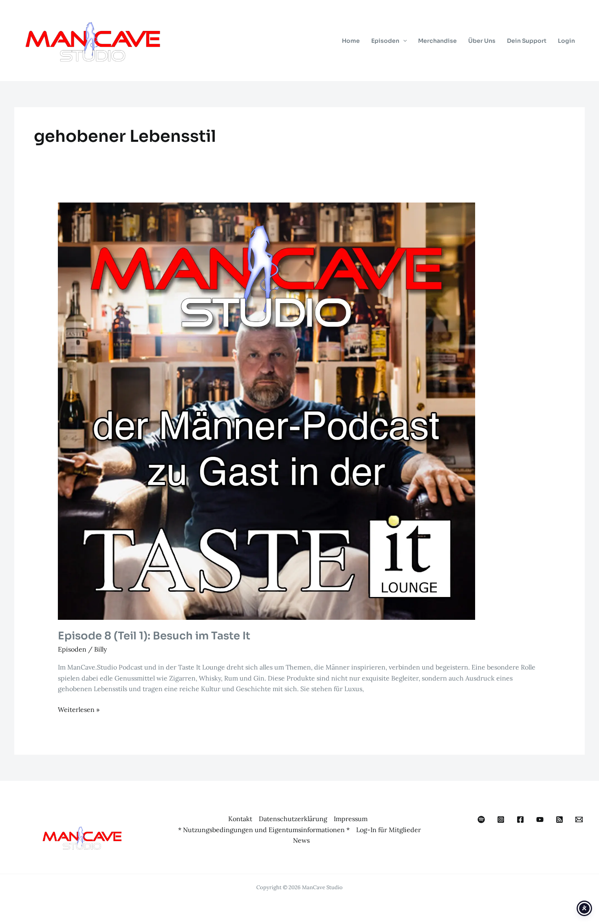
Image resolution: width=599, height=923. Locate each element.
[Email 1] (579, 819)
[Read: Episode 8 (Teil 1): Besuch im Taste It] (266, 410)
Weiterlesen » (78, 710)
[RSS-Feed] (559, 819)
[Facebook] (520, 819)
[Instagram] (500, 819)
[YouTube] (540, 819)
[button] (403, 40)
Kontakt (240, 819)
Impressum (351, 819)
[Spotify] (481, 819)
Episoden (72, 649)
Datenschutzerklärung (293, 819)
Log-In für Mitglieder (388, 830)
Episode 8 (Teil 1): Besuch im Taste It (154, 636)
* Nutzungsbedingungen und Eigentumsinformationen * (264, 830)
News (301, 840)
